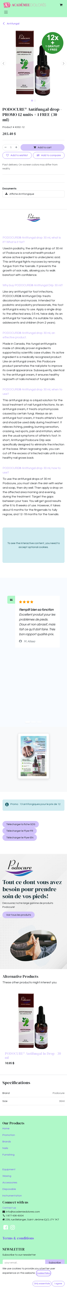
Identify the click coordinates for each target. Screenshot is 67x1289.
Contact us (9, 1207)
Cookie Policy (43, 1273)
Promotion (8, 1135)
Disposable (9, 1189)
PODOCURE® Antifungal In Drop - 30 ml (33, 1055)
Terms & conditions (18, 1238)
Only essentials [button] (42, 1283)
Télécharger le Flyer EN (19, 837)
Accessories (9, 1182)
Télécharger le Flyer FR (19, 831)
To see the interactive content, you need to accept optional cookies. (33, 545)
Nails (5, 1148)
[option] (33, 1029)
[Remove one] (5, 147)
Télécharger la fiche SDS (20, 824)
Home (5, 1128)
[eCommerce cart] (61, 5)
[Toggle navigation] (5, 12)
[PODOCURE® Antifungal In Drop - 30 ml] (33, 1021)
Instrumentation (12, 1195)
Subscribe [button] (55, 1262)
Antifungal (12, 23)
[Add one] (16, 147)
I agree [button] (58, 1283)
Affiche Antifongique (21, 194)
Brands (6, 1141)
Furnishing (8, 1154)
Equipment (8, 1169)
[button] (3, 63)
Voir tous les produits (18, 915)
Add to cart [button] (44, 147)
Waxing (6, 1176)
